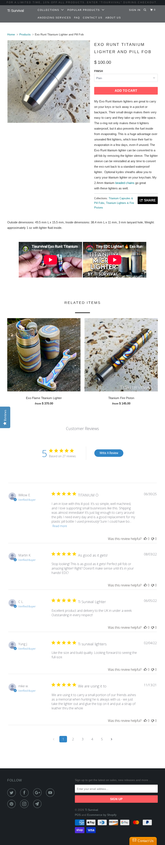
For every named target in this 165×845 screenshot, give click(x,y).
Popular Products (84, 10)
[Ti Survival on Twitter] (12, 792)
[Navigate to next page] (111, 739)
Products (25, 34)
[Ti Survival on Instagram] (25, 804)
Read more (60, 526)
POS (78, 814)
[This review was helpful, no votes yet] (145, 539)
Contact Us (92, 17)
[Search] (145, 10)
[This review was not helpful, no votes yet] (152, 539)
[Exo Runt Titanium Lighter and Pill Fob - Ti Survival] (48, 81)
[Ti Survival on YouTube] (51, 792)
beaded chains (124, 183)
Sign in (135, 10)
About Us (113, 17)
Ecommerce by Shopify (102, 814)
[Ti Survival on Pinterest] (12, 804)
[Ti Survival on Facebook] (25, 792)
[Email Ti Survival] (38, 804)
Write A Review (109, 453)
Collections (49, 10)
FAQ (77, 17)
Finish (98, 71)
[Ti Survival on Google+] (38, 792)
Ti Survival (15, 11)
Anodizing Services (54, 17)
